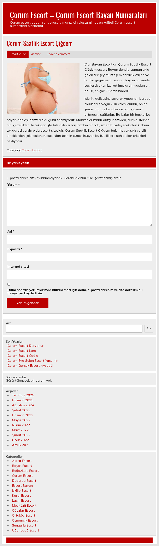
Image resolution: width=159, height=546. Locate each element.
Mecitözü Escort (24, 505)
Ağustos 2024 (23, 405)
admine (36, 54)
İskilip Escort (21, 490)
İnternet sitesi (18, 266)
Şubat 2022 (21, 435)
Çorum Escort (32, 150)
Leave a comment (58, 54)
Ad (10, 231)
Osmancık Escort (25, 520)
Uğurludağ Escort (25, 530)
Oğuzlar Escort (23, 510)
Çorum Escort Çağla (22, 355)
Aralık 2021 (21, 445)
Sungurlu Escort (24, 525)
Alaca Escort (22, 461)
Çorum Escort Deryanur (25, 345)
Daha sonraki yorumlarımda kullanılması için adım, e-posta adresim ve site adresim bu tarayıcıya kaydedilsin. (75, 291)
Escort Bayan (22, 485)
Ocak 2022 (20, 440)
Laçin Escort (21, 500)
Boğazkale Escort (25, 470)
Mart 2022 (20, 430)
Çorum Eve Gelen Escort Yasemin (32, 360)
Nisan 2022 (21, 425)
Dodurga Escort (24, 480)
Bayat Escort (22, 465)
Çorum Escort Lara (21, 350)
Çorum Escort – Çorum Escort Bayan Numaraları (78, 15)
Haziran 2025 (22, 400)
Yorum (13, 184)
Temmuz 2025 (23, 395)
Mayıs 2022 (21, 420)
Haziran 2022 (22, 415)
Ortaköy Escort (23, 515)
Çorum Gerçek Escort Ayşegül (30, 365)
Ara (9, 323)
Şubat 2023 (21, 410)
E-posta (14, 249)
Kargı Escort (21, 495)
